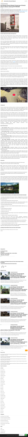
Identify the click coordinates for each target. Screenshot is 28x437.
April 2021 (2, 389)
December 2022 (3, 371)
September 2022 (3, 375)
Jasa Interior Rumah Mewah (5, 421)
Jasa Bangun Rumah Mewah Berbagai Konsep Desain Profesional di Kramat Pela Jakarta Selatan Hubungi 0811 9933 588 (18, 288)
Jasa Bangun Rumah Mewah (14, 272)
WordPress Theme (17, 435)
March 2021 (2, 391)
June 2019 (2, 411)
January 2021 (2, 394)
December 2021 (3, 384)
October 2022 (2, 374)
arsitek (14, 61)
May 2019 (2, 412)
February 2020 (3, 404)
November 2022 (3, 372)
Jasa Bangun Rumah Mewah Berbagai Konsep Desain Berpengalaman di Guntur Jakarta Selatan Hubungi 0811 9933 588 (18, 301)
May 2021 (2, 388)
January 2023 (2, 369)
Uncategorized (3, 424)
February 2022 (3, 381)
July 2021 (2, 385)
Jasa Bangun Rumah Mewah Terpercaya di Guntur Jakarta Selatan (8, 263)
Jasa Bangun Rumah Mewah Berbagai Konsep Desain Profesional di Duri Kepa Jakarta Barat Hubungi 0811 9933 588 (18, 275)
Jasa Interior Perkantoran (4, 420)
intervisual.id (22, 81)
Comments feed (3, 431)
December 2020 (3, 395)
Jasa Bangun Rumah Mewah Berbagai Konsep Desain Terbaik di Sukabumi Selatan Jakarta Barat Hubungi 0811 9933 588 (18, 315)
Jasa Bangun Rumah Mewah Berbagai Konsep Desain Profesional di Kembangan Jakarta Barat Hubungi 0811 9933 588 (18, 341)
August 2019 (2, 408)
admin (5, 266)
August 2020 (2, 398)
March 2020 (2, 402)
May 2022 (2, 378)
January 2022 (2, 382)
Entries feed (2, 429)
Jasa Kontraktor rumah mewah (5, 423)
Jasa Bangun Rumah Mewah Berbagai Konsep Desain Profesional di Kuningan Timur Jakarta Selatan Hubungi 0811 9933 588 (13, 328)
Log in (1, 428)
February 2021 (3, 392)
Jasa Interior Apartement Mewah (5, 417)
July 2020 (2, 399)
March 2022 (2, 379)
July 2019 (2, 409)
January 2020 (2, 405)
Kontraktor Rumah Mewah (10, 1)
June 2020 (2, 401)
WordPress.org (3, 432)
